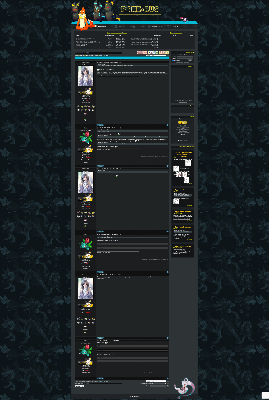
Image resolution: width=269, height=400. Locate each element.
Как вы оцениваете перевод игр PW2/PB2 (87, 42)
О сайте (174, 26)
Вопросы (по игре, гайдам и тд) (84, 38)
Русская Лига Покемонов (183, 132)
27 (120, 127)
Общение (139, 26)
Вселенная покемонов (183, 127)
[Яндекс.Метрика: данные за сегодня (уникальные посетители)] (183, 140)
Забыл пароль (180, 61)
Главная (102, 26)
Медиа (122, 26)
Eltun (174, 157)
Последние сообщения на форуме (117, 33)
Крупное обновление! (183, 190)
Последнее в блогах (176, 33)
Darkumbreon (85, 62)
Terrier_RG (183, 125)
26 (120, 62)
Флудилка (78, 45)
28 (120, 168)
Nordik (85, 127)
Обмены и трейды (81, 44)
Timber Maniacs (183, 131)
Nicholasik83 (109, 45)
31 (120, 340)
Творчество (82, 55)
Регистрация (186, 61)
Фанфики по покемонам (92, 55)
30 (120, 274)
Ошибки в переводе (81, 39)
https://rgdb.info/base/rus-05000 (181, 219)
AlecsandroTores (177, 213)
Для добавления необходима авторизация (183, 101)
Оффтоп (155, 41)
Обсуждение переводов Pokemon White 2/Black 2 (144, 38)
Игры (156, 47)
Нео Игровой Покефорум (183, 129)
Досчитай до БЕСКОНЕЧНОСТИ (84, 41)
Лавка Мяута (182, 128)
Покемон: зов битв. (103, 55)
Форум (76, 55)
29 (120, 234)
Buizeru (109, 38)
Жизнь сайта (156, 26)
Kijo (109, 39)
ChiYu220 (109, 42)
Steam (77, 47)
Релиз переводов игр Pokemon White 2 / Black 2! (183, 154)
